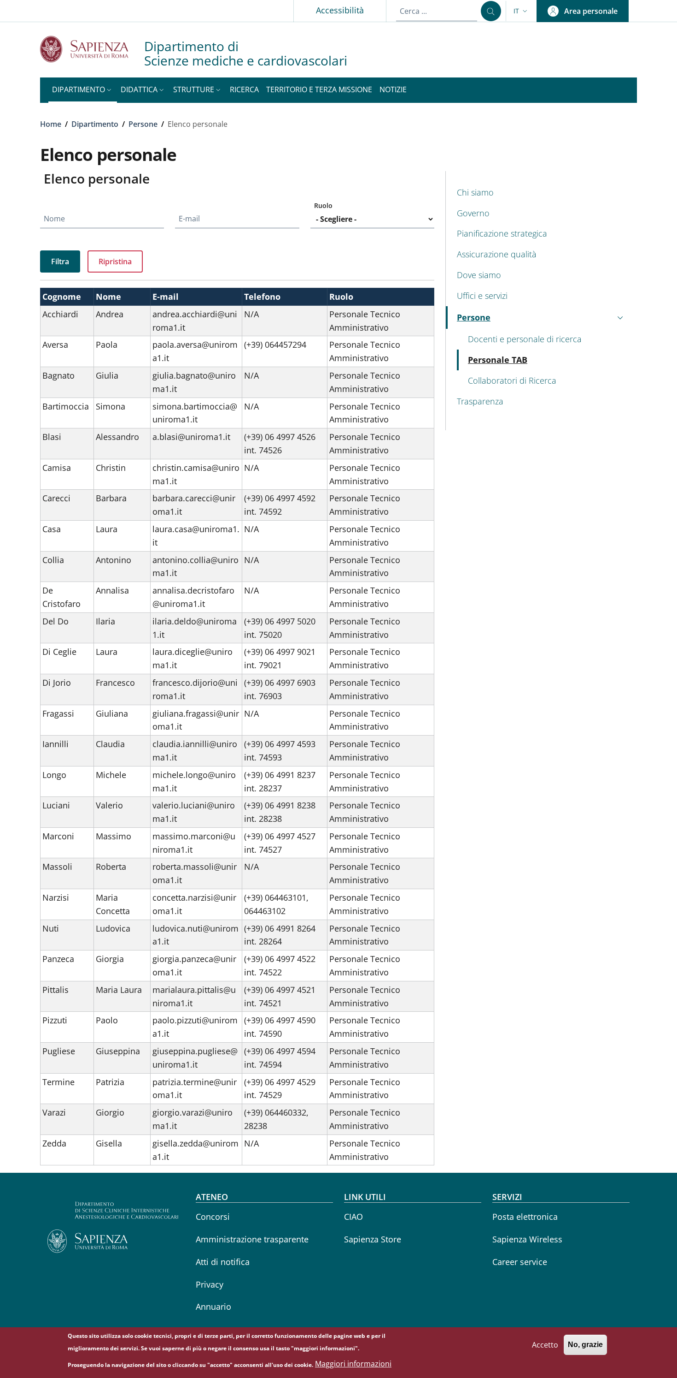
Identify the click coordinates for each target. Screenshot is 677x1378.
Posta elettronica (525, 1216)
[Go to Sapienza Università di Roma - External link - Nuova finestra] (92, 49)
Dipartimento (94, 124)
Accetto (545, 1344)
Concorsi (213, 1216)
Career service (519, 1261)
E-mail (189, 219)
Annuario (213, 1306)
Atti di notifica (223, 1261)
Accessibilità (340, 10)
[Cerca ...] (491, 11)
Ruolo (323, 205)
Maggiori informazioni (353, 1364)
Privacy (209, 1284)
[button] (521, 11)
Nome (54, 219)
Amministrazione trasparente (252, 1239)
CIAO (353, 1216)
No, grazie (585, 1344)
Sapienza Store (372, 1239)
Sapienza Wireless (527, 1239)
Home (50, 124)
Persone (143, 124)
